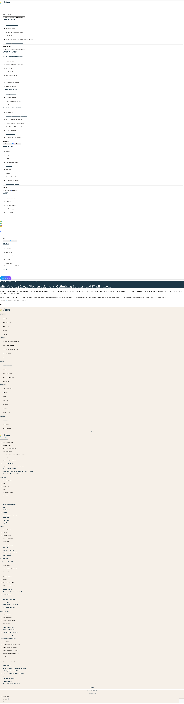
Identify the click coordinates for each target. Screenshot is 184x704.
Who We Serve (10, 19)
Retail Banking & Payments (8, 582)
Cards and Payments (7, 617)
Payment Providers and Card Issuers (10, 448)
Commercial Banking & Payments (10, 568)
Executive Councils (7, 535)
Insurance (5, 579)
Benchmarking (6, 641)
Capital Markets (6, 565)
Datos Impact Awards (7, 480)
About (6, 243)
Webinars (5, 532)
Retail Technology (6, 623)
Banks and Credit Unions (8, 442)
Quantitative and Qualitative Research (11, 653)
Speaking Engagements (8, 538)
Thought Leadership (7, 656)
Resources (8, 146)
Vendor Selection (6, 659)
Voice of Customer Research (9, 661)
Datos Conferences (7, 529)
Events (6, 192)
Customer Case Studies (8, 492)
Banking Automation (7, 614)
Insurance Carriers (6, 445)
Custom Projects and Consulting (12, 107)
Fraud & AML (5, 573)
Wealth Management (7, 585)
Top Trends (5, 498)
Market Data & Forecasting (10, 89)
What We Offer (10, 51)
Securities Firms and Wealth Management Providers (14, 454)
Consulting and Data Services (9, 620)
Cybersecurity (6, 571)
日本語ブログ (6, 486)
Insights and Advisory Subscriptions (13, 56)
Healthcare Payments (7, 576)
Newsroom (5, 495)
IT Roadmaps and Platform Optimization (11, 644)
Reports (4, 501)
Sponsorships (6, 541)
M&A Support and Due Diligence (10, 647)
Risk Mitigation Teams (7, 451)
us (6, 301)
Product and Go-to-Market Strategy (10, 650)
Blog (4, 483)
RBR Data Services (4, 611)
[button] (1, 216)
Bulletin (4, 489)
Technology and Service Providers (10, 457)
